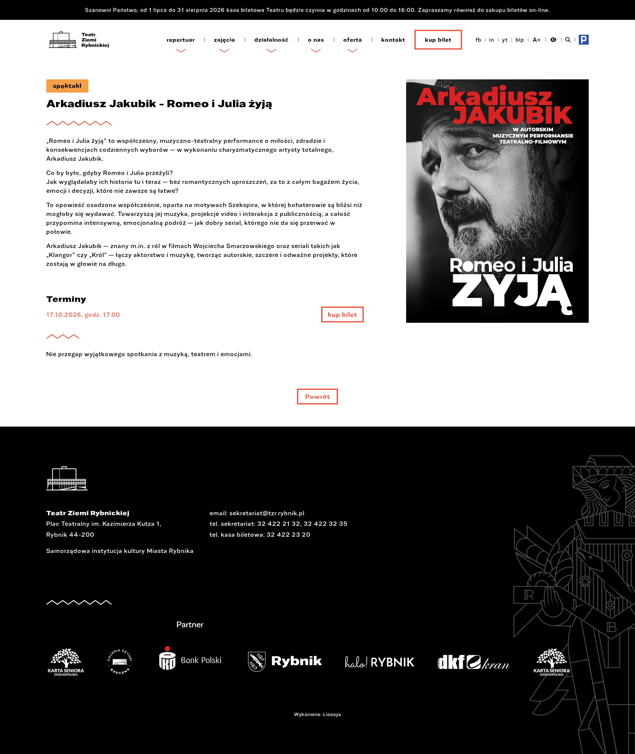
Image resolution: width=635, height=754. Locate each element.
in (491, 39)
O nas (316, 39)
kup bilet (342, 316)
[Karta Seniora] (502, 662)
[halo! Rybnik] (330, 662)
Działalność (271, 39)
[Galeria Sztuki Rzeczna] (70, 662)
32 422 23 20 (289, 534)
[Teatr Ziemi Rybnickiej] (78, 40)
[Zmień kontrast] (553, 39)
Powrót (317, 396)
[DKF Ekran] (424, 662)
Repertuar (181, 39)
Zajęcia (224, 39)
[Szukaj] (568, 39)
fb (478, 39)
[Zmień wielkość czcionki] (537, 39)
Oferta (352, 39)
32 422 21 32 (278, 523)
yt (505, 39)
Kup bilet (438, 39)
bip (520, 39)
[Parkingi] (583, 39)
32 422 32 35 (326, 523)
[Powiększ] (497, 205)
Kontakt (393, 39)
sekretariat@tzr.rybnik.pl (267, 513)
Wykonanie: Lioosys (317, 714)
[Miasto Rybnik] (236, 662)
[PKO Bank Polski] (141, 653)
